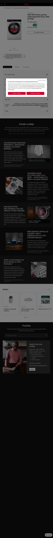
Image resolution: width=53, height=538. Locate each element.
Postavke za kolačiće (17, 93)
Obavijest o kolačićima (35, 88)
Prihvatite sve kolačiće (35, 93)
